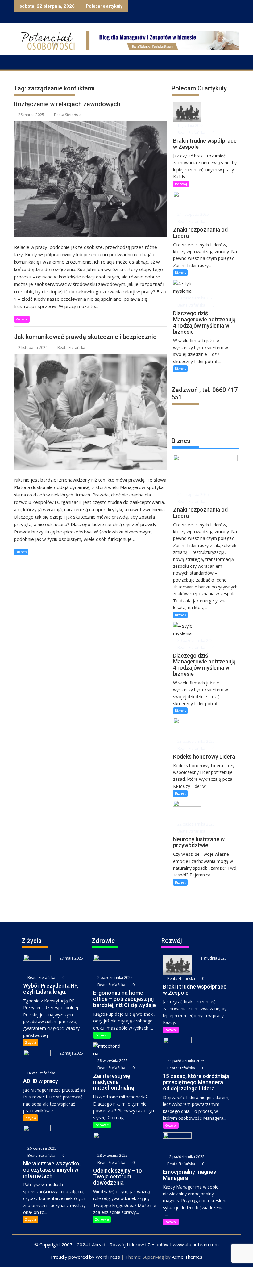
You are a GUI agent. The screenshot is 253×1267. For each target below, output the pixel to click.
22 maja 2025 (71, 1053)
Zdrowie (102, 1035)
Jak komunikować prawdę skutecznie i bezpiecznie (85, 337)
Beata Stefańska (68, 114)
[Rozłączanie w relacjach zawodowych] (90, 179)
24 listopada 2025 (192, 214)
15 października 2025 (185, 1156)
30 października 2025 (195, 298)
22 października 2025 (195, 824)
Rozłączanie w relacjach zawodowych (67, 104)
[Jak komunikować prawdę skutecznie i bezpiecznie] (90, 412)
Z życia (30, 1042)
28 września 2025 (112, 1060)
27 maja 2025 (71, 958)
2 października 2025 (115, 977)
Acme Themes (187, 1257)
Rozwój (22, 319)
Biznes (21, 552)
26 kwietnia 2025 (41, 1148)
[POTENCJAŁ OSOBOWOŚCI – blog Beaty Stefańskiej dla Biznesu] (20, 61)
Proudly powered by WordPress (85, 1257)
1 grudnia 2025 (190, 125)
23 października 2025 (195, 741)
